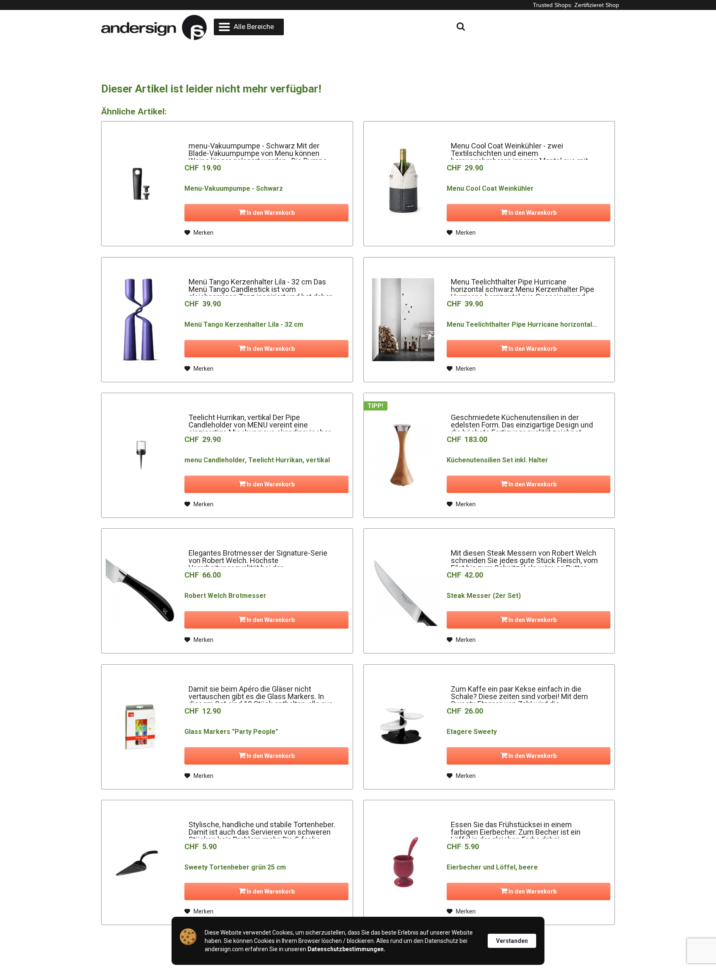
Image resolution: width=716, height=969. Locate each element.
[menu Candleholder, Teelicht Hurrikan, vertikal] (141, 455)
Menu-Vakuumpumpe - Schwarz (233, 188)
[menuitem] (249, 27)
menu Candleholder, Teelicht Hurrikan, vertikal (257, 460)
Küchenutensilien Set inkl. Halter (497, 460)
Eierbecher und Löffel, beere (492, 867)
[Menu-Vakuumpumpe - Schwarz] (141, 184)
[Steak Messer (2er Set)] (403, 591)
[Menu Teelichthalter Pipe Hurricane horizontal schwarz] (403, 320)
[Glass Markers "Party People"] (141, 727)
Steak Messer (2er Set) (484, 596)
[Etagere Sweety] (403, 727)
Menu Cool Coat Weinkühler (490, 188)
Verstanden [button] (512, 940)
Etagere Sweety (472, 732)
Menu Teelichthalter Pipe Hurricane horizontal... (522, 324)
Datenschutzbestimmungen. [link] (346, 949)
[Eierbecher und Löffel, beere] (403, 862)
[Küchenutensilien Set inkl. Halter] (403, 455)
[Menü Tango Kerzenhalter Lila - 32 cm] (141, 320)
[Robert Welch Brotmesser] (141, 591)
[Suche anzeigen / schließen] (389, 27)
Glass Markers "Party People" (231, 732)
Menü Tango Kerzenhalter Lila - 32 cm (243, 324)
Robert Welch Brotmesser (225, 596)
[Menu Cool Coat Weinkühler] (403, 184)
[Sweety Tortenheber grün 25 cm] (141, 862)
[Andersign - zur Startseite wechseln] (154, 27)
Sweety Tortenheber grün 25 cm (235, 867)
